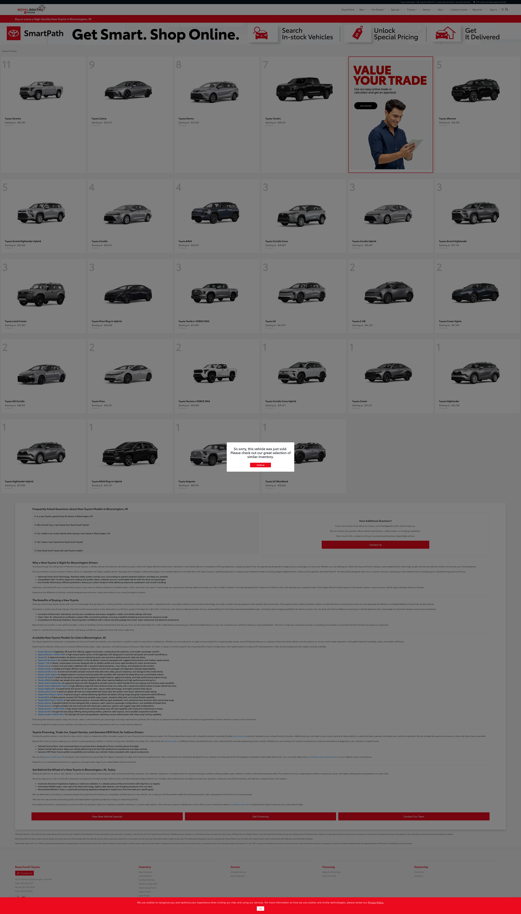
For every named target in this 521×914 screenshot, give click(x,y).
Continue (260, 465)
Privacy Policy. (376, 902)
